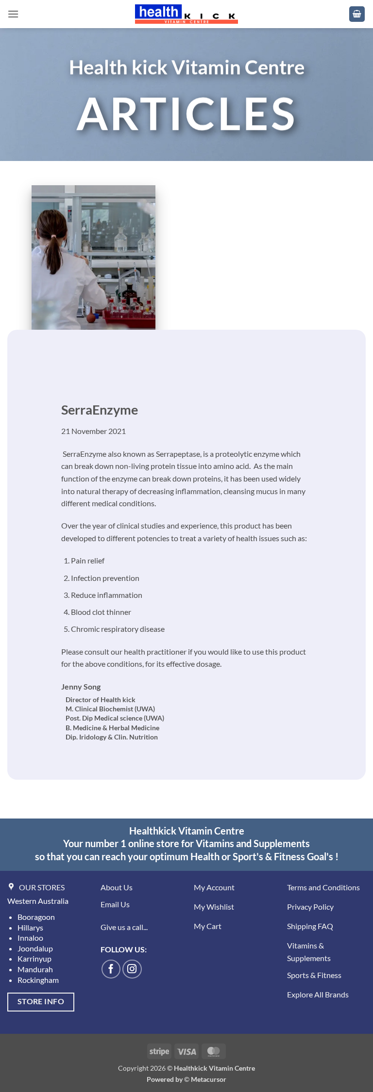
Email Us (115, 904)
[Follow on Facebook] (111, 969)
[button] (13, 14)
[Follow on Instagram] (132, 969)
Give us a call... (124, 926)
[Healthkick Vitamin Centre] (186, 14)
